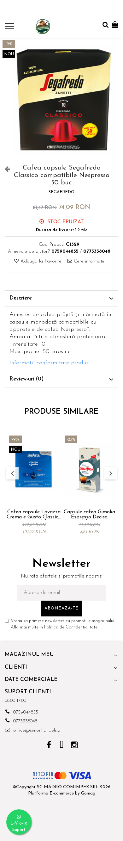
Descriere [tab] (20, 298)
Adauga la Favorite (40, 261)
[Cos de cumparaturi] (115, 25)
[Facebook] (49, 745)
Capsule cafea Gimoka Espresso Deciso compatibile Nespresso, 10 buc (89, 515)
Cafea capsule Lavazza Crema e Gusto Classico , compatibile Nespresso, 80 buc (34, 515)
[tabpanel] (61, 99)
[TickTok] (61, 745)
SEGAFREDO (61, 192)
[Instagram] (74, 745)
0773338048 (24, 721)
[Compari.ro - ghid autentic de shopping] (61, 826)
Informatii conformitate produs (49, 363)
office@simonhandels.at (37, 730)
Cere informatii (88, 261)
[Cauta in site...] (105, 25)
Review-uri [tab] (26, 379)
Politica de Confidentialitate (70, 627)
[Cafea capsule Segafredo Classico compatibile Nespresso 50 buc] (61, 99)
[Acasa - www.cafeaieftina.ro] (42, 26)
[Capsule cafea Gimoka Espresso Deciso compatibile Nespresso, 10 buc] (89, 469)
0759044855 (25, 712)
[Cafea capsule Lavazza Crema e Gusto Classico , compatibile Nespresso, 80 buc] (34, 469)
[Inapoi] (4, 169)
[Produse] (10, 28)
